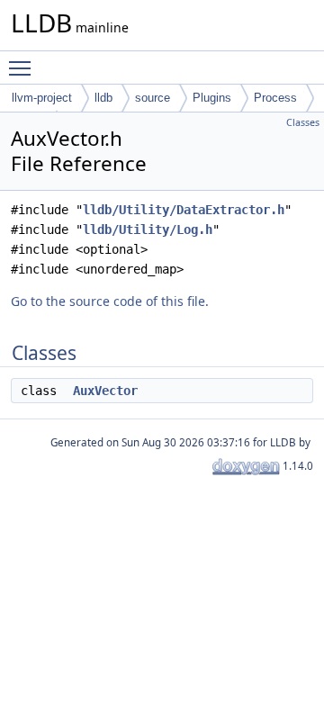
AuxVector (105, 390)
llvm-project (42, 97)
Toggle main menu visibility (23, 67)
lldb (103, 97)
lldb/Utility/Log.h (147, 229)
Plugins (212, 97)
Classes (303, 122)
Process (275, 97)
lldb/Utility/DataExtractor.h (183, 209)
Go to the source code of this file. (110, 301)
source (152, 97)
